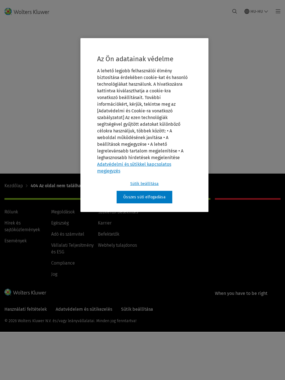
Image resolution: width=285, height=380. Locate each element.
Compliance (63, 263)
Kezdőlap (13, 185)
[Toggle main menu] (276, 11)
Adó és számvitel (67, 234)
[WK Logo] (25, 292)
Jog (54, 274)
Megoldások (63, 211)
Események (15, 240)
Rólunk (11, 211)
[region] (144, 125)
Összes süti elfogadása (144, 197)
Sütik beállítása (144, 183)
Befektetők (108, 234)
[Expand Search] (234, 11)
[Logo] (30, 11)
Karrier (105, 223)
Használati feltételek (25, 309)
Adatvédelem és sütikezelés (84, 309)
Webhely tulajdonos (117, 245)
